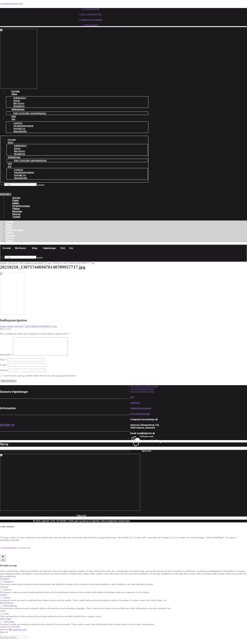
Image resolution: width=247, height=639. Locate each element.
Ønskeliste (18, 106)
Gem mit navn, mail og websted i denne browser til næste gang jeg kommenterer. (39, 375)
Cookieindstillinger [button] (8, 548)
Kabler (15, 203)
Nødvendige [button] (5, 619)
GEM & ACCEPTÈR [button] (10, 627)
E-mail (4, 365)
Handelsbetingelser (23, 125)
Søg (2, 184)
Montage (17, 211)
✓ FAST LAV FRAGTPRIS (90, 14)
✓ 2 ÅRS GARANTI (90, 25)
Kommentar (6, 354)
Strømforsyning (21, 206)
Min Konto (18, 103)
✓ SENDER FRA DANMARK (90, 20)
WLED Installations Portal (142, 389)
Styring (16, 197)
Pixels (15, 200)
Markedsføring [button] (6, 603)
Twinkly (16, 216)
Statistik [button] (3, 595)
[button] (21, 248)
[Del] (237, 3)
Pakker (16, 208)
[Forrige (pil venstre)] (5, 319)
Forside (15, 91)
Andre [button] (3, 611)
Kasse (16, 100)
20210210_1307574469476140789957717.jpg (29, 263)
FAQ (13, 116)
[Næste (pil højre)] (242, 319)
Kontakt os (19, 128)
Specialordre (20, 131)
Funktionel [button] (5, 579)
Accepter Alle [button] (24, 548)
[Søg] (40, 185)
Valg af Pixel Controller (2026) (144, 386)
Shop (14, 94)
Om (13, 119)
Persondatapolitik (140, 414)
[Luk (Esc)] (244, 3)
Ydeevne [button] (4, 587)
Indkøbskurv (19, 98)
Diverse (16, 214)
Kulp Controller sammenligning (29, 113)
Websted (4, 370)
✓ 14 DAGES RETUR (90, 9)
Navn (3, 359)
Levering (17, 123)
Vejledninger (18, 109)
